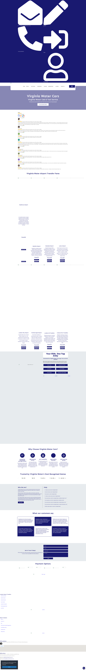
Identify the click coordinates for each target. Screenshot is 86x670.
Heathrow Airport (3, 595)
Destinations (39, 86)
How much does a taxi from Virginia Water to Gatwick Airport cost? (55, 502)
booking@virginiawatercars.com (8, 658)
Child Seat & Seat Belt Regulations (6, 625)
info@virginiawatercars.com (8, 657)
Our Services (33, 86)
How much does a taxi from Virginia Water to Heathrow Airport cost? (56, 498)
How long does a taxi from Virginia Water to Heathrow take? (54, 500)
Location (57, 86)
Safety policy (3, 631)
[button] (18, 478)
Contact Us (62, 86)
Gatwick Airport (3, 597)
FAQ (1, 623)
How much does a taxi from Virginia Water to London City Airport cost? (56, 504)
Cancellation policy (4, 627)
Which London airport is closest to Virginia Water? (53, 506)
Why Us (27, 86)
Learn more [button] (4, 664)
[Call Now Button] (84, 668)
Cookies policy (3, 629)
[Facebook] (1, 644)
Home (24, 86)
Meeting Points (50, 86)
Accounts (45, 86)
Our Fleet (2, 608)
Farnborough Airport (4, 606)
